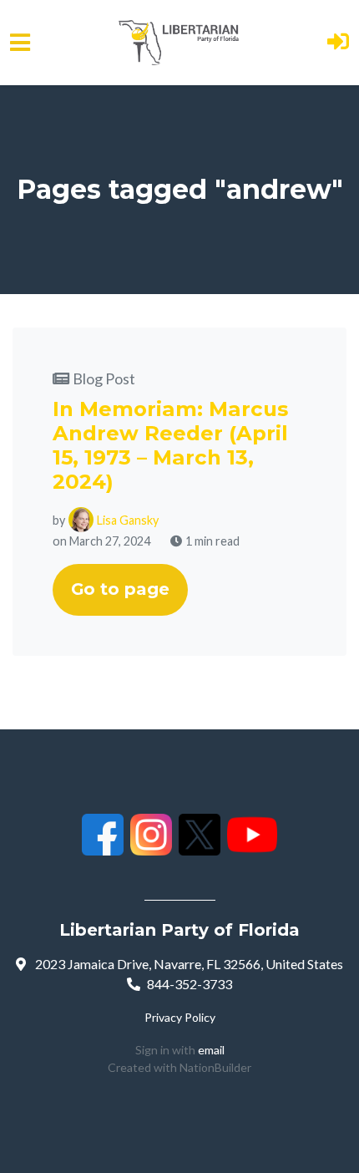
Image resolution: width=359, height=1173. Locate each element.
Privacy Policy (179, 1017)
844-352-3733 (189, 984)
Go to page (120, 589)
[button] (338, 43)
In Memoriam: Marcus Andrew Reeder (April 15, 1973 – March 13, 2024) (170, 445)
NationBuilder (215, 1067)
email (211, 1050)
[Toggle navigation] (20, 43)
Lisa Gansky (128, 520)
